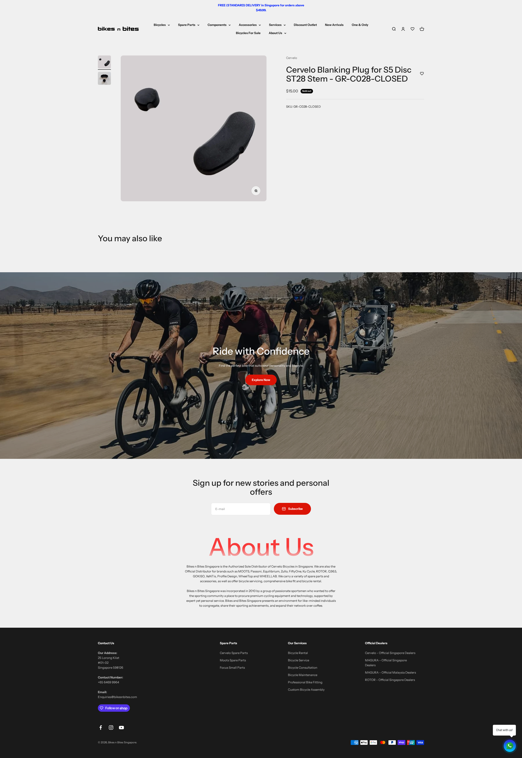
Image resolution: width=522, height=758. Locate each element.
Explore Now (261, 380)
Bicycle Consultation (302, 667)
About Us (275, 33)
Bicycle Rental (298, 653)
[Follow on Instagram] (111, 727)
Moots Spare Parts (233, 660)
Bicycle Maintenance (302, 675)
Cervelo (291, 58)
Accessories (248, 25)
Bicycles (160, 25)
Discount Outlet (305, 25)
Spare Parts (186, 25)
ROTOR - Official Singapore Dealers (390, 680)
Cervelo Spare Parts (234, 653)
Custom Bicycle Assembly (306, 690)
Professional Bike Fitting (305, 682)
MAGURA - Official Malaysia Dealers (390, 672)
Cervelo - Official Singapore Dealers (390, 653)
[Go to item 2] (104, 79)
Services (275, 25)
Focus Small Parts (232, 667)
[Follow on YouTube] (121, 727)
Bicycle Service (298, 660)
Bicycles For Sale (248, 33)
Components (217, 25)
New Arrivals (334, 25)
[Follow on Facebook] (100, 727)
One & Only (360, 25)
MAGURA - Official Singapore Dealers (386, 662)
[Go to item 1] (104, 62)
